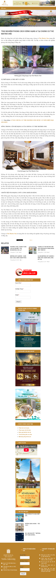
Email (17, 295)
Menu (4, 8)
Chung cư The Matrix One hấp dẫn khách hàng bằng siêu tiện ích (46, 248)
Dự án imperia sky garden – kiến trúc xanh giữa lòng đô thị (46, 257)
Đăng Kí (18, 301)
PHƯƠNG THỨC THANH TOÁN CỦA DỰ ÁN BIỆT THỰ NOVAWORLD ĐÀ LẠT (18, 248)
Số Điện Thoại (19, 289)
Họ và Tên (18, 283)
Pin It (31, 240)
